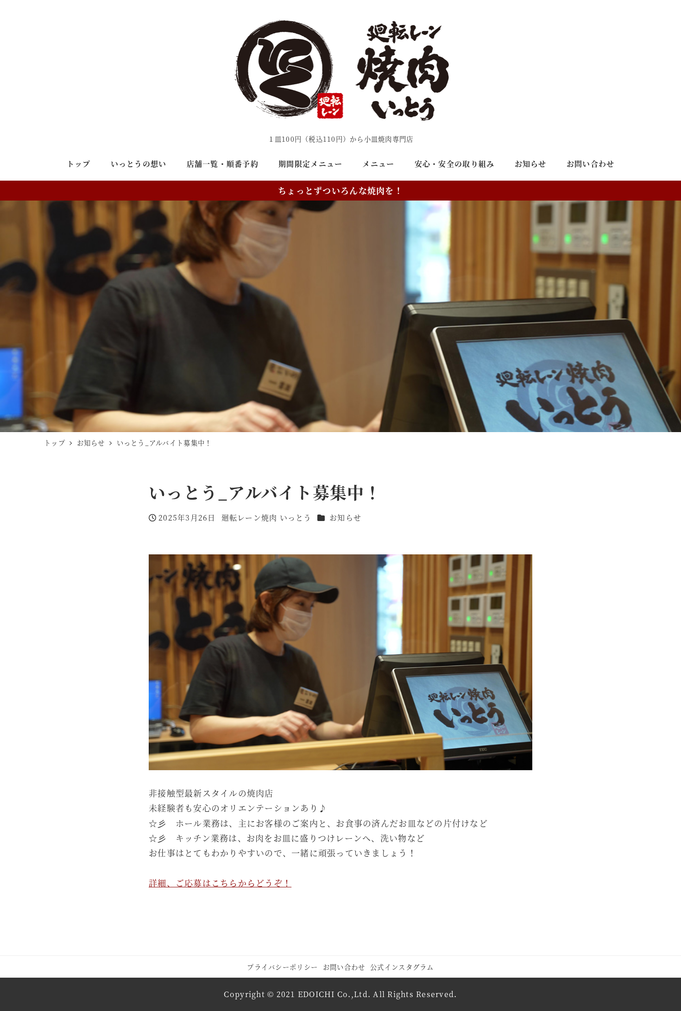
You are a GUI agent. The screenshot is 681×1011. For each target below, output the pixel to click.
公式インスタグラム (402, 967)
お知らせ (345, 517)
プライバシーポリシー (282, 967)
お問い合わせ (344, 967)
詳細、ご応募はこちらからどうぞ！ (220, 883)
